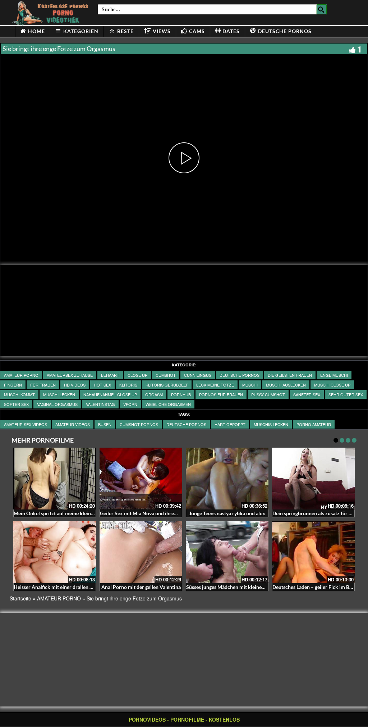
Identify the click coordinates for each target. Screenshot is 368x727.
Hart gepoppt (230, 424)
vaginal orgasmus (57, 404)
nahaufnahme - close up (110, 394)
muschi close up (332, 385)
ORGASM (154, 394)
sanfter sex (306, 394)
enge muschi (334, 375)
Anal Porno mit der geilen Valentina (141, 587)
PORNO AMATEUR (313, 424)
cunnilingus (197, 375)
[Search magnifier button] (322, 9)
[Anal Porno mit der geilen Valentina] (141, 552)
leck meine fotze (215, 385)
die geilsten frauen (290, 375)
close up (137, 375)
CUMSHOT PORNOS (139, 424)
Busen (104, 424)
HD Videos (75, 385)
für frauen (43, 385)
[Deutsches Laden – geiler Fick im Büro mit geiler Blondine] (313, 552)
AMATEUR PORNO (21, 375)
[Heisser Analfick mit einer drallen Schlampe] (54, 552)
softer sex (16, 404)
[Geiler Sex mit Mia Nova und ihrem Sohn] (141, 479)
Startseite (20, 598)
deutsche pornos (186, 424)
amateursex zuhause (70, 375)
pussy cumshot (268, 394)
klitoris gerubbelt (167, 385)
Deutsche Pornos (239, 375)
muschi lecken (59, 394)
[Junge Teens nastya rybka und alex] (227, 479)
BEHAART (110, 375)
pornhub (181, 394)
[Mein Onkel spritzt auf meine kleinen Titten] (54, 479)
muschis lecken (271, 424)
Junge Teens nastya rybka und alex (227, 513)
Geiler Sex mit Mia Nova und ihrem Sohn (145, 513)
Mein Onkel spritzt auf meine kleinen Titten (62, 513)
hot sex (102, 385)
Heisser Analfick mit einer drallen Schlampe (62, 587)
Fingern (13, 385)
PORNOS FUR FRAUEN (221, 394)
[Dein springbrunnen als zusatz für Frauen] (313, 479)
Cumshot (166, 375)
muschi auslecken (286, 385)
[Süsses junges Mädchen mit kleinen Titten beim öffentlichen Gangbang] (227, 552)
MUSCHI (250, 385)
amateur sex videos (25, 424)
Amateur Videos (72, 424)
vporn (130, 404)
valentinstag (100, 404)
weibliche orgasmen (168, 404)
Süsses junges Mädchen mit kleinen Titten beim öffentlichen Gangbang (264, 587)
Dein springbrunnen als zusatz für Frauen (318, 513)
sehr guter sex (345, 394)
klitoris (128, 385)
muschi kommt (19, 394)
